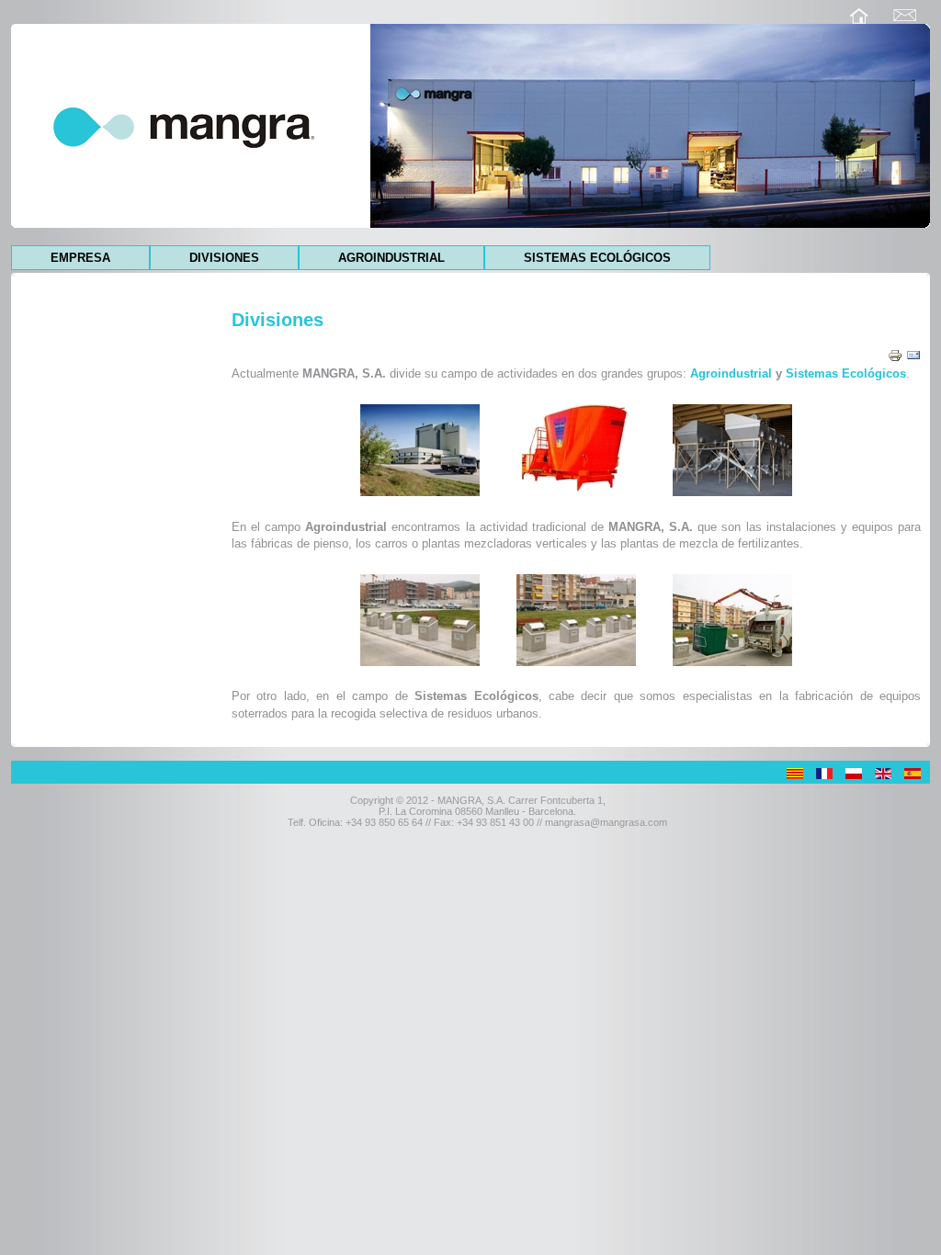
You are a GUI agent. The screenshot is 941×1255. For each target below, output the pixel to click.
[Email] (913, 354)
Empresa (80, 258)
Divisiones (224, 258)
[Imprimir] (895, 354)
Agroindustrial (391, 258)
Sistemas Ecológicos (597, 258)
